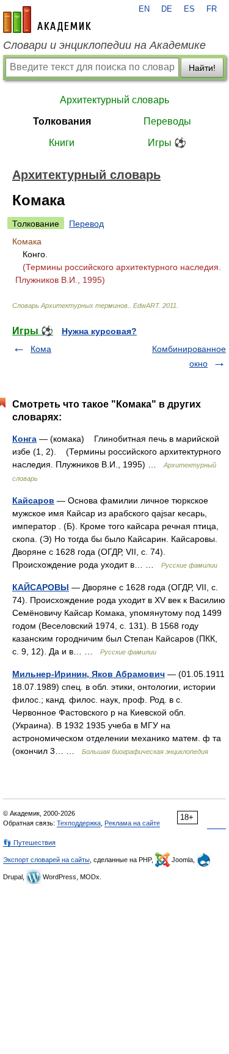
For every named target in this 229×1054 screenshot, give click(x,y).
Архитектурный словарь (114, 100)
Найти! (202, 68)
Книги (62, 142)
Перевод (86, 224)
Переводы (167, 121)
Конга (24, 439)
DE (166, 9)
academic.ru (47, 19)
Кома (41, 349)
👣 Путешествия (29, 842)
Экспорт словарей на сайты (46, 859)
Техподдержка (79, 823)
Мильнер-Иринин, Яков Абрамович (88, 674)
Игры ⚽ (167, 142)
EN (144, 9)
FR (211, 9)
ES (189, 9)
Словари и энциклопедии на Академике (104, 45)
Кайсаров (33, 500)
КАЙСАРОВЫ (40, 587)
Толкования (62, 121)
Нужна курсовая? (99, 331)
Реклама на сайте (132, 823)
